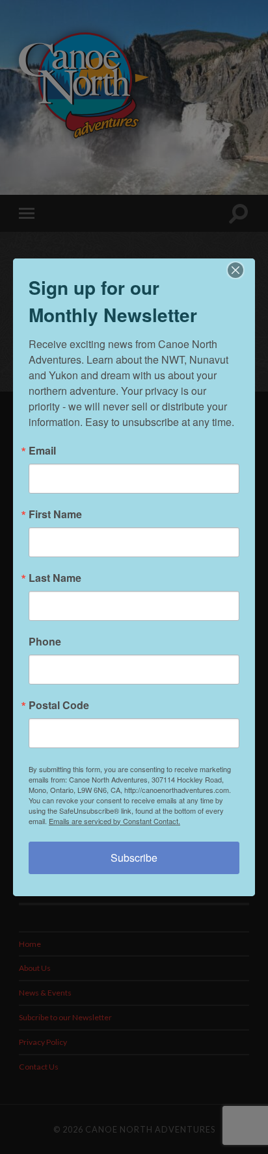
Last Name (55, 578)
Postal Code (59, 705)
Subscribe (134, 857)
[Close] (243, 270)
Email (42, 450)
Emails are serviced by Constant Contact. (114, 821)
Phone (45, 641)
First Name (55, 514)
